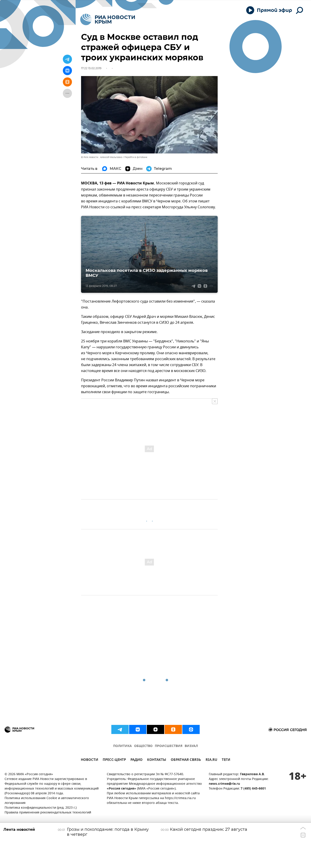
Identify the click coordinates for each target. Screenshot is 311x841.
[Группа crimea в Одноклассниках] (173, 729)
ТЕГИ (226, 760)
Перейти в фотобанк (135, 157)
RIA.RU (211, 760)
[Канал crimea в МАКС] (191, 729)
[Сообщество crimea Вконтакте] (137, 729)
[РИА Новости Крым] (107, 19)
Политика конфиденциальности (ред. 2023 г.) (40, 807)
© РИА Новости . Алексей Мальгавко (101, 157)
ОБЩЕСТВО (143, 746)
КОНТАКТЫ (156, 760)
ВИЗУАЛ (191, 746)
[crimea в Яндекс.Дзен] (155, 729)
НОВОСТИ (89, 760)
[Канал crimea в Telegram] (120, 729)
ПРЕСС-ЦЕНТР (114, 760)
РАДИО (136, 760)
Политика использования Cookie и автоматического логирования (47, 801)
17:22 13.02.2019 (91, 68)
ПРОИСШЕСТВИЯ (168, 746)
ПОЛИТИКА (122, 746)
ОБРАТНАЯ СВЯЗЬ (186, 760)
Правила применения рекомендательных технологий (48, 812)
